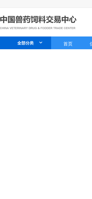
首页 (68, 43)
